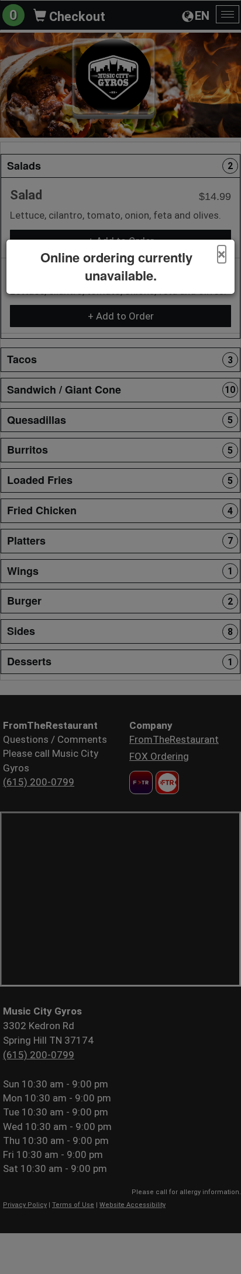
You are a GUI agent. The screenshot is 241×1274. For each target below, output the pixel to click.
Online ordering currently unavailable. (116, 266)
